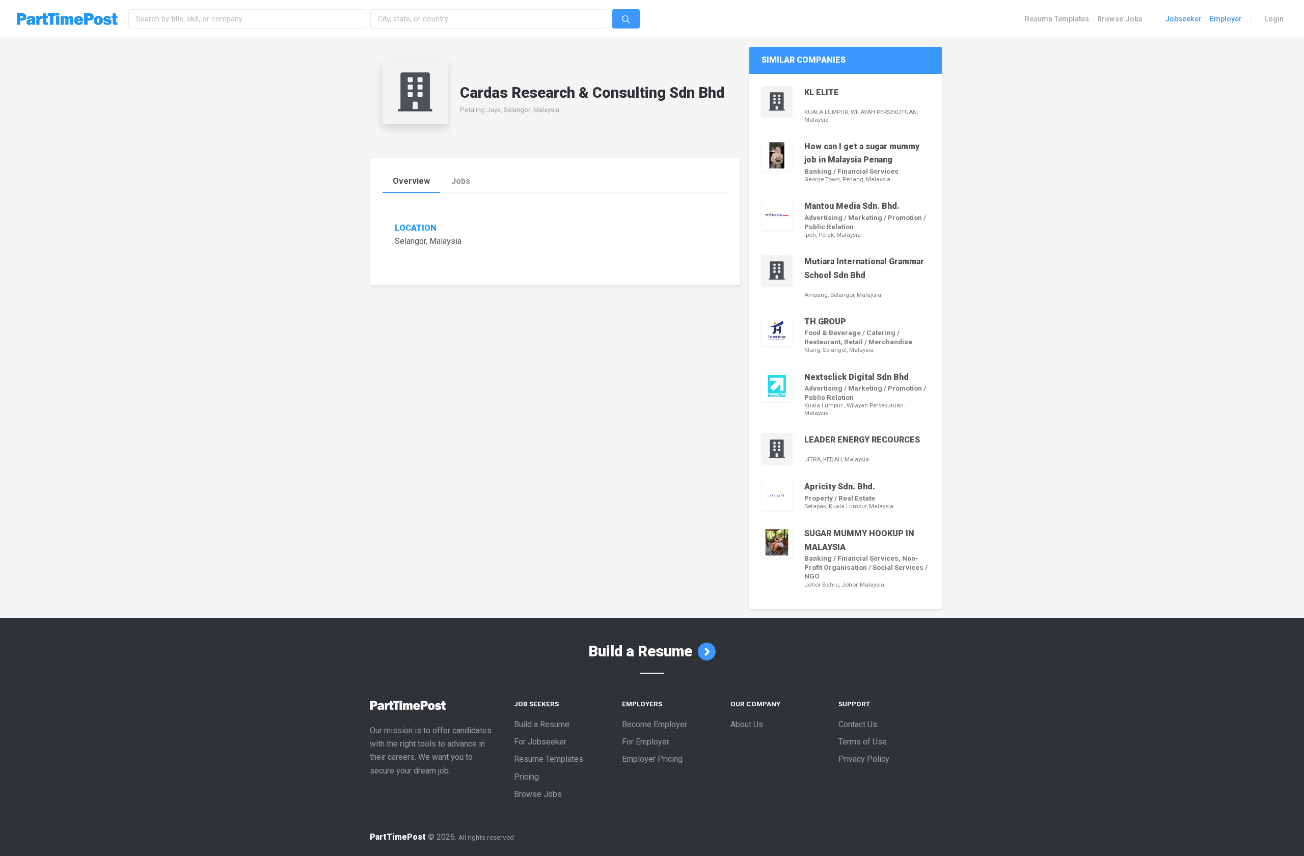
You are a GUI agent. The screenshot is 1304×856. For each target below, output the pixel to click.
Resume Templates (1057, 19)
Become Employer (654, 724)
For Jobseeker (540, 742)
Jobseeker (1183, 19)
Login (1274, 19)
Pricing (526, 777)
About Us (746, 724)
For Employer (645, 742)
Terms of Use (862, 742)
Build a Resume (642, 651)
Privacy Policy (863, 759)
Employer (1226, 19)
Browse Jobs (1120, 19)
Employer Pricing (652, 759)
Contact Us (857, 724)
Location (416, 228)
